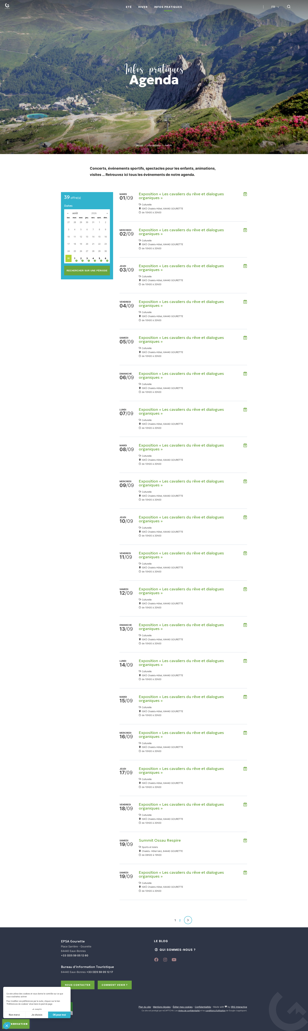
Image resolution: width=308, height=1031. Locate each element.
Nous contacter (77, 985)
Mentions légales (162, 1006)
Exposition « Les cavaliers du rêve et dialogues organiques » (181, 196)
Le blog (161, 941)
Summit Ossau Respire (160, 840)
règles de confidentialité (189, 1010)
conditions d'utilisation (215, 1010)
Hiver (143, 7)
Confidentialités (203, 1006)
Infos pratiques (168, 7)
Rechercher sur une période (87, 270)
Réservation (17, 1024)
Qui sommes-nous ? (178, 949)
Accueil (139, 145)
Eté (129, 7)
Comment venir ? (115, 985)
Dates (68, 205)
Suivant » (188, 920)
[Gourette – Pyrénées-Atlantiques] (10, 9)
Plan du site (145, 1006)
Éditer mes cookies (183, 1006)
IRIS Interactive (239, 1006)
